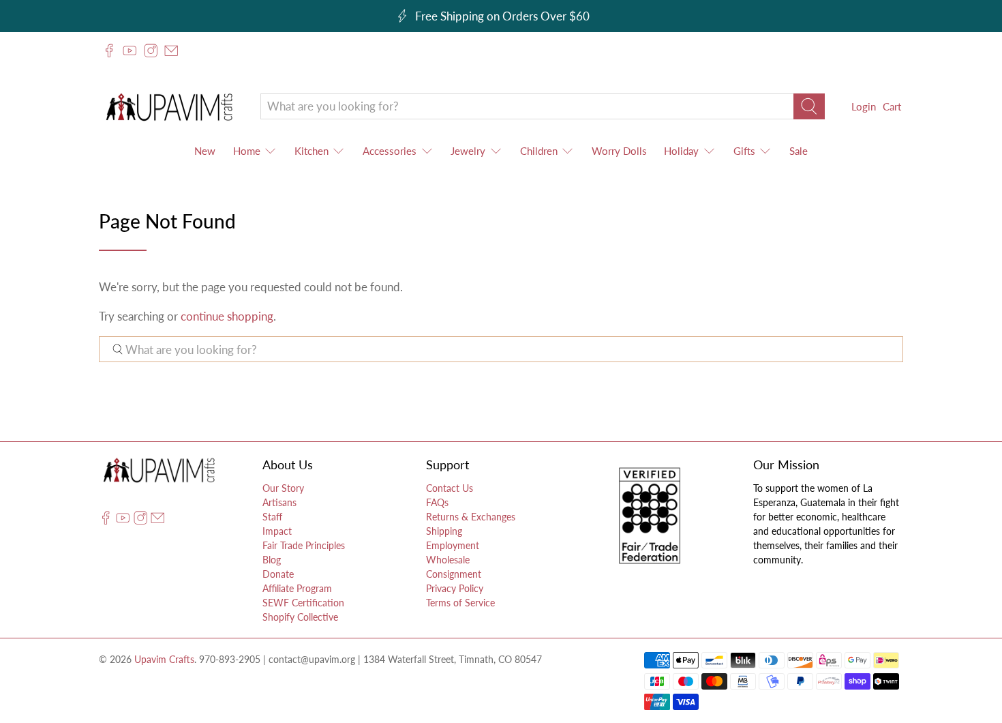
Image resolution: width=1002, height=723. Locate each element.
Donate (278, 574)
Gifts (744, 151)
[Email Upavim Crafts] (171, 50)
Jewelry (468, 151)
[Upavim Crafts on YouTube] (129, 50)
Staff (272, 516)
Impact (277, 531)
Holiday (681, 151)
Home (246, 151)
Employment (452, 545)
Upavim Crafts (164, 659)
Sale (798, 151)
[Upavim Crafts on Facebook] (109, 50)
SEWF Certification (303, 602)
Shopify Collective (300, 617)
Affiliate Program (297, 588)
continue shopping (227, 316)
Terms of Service (460, 602)
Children (539, 151)
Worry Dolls (619, 151)
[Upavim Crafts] (169, 107)
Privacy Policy (454, 588)
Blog (271, 559)
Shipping (444, 531)
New (204, 151)
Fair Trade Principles (303, 545)
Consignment (453, 574)
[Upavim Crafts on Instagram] (150, 50)
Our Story (283, 488)
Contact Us (449, 488)
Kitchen (311, 151)
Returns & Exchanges (470, 516)
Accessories (389, 151)
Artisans (279, 502)
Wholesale (448, 559)
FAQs (437, 502)
